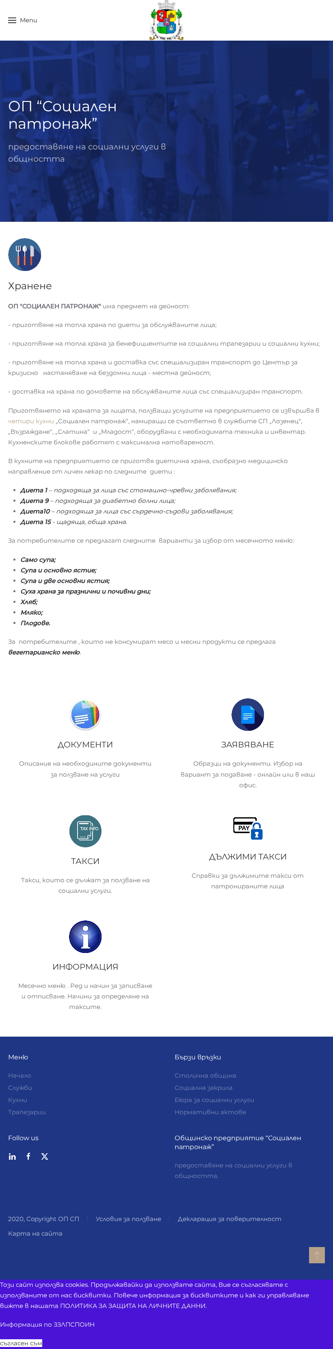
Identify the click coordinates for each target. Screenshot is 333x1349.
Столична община (205, 1075)
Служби (20, 1087)
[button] (22, 20)
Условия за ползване (128, 1219)
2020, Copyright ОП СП (43, 1219)
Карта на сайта (35, 1233)
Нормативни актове (210, 1112)
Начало (19, 1075)
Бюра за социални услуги (214, 1100)
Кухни (17, 1100)
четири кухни (31, 421)
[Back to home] (166, 20)
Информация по (47, 1324)
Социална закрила (204, 1087)
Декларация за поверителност (229, 1219)
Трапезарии (27, 1112)
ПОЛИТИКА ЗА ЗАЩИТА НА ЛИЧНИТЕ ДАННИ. (133, 1306)
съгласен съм (21, 1343)
